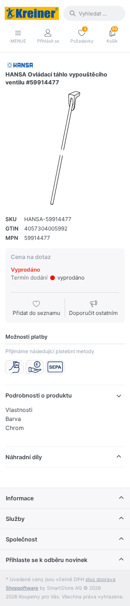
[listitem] (65, 147)
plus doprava (101, 579)
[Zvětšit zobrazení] (65, 147)
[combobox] (94, 13)
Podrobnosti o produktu (38, 395)
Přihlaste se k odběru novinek (46, 559)
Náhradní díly (23, 457)
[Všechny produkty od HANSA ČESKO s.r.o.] (20, 64)
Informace (20, 498)
